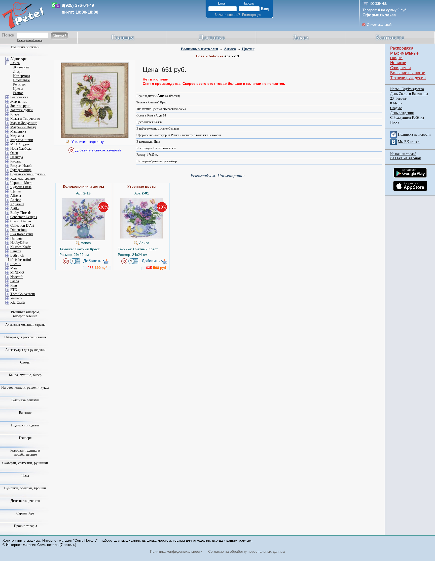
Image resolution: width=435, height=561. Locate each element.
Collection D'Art (22, 225)
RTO (13, 290)
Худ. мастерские (22, 178)
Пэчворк (25, 438)
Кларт (14, 114)
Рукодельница (20, 170)
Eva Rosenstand (21, 234)
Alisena (15, 195)
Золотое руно (20, 106)
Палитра (16, 157)
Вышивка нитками (199, 49)
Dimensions (18, 230)
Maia (13, 268)
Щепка (15, 191)
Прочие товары (25, 526)
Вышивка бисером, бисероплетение (25, 314)
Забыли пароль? (227, 15)
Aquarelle (17, 204)
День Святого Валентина (409, 94)
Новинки (398, 63)
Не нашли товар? (403, 154)
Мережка (17, 136)
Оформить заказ (379, 15)
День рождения (402, 113)
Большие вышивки (407, 73)
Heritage (16, 238)
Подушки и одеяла (25, 425)
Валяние (25, 413)
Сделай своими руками (28, 174)
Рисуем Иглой (21, 166)
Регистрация (251, 15)
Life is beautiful (19, 260)
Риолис (15, 161)
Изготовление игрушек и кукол (25, 387)
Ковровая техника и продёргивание (25, 452)
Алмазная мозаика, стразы (25, 325)
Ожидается (400, 68)
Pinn (13, 285)
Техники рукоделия (408, 78)
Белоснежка (19, 97)
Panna (14, 281)
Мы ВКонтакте (409, 142)
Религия (19, 84)
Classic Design (20, 221)
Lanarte (15, 251)
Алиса (230, 49)
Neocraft (16, 277)
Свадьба (396, 108)
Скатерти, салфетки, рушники (25, 463)
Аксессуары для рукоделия (25, 350)
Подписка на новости (414, 134)
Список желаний (379, 24)
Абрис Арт (18, 59)
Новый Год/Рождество (407, 89)
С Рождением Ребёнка (407, 117)
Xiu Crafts (17, 302)
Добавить (92, 261)
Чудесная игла (20, 187)
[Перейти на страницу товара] (83, 200)
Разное (18, 93)
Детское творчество (25, 501)
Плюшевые (21, 80)
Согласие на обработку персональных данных (246, 551)
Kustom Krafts (20, 247)
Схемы (25, 362)
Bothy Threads (20, 213)
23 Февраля (398, 98)
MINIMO (17, 272)
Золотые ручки (21, 110)
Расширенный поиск (29, 40)
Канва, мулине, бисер (25, 375)
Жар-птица (18, 101)
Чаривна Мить (21, 183)
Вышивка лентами (25, 400)
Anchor (15, 200)
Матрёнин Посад (23, 127)
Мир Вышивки (21, 140)
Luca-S (15, 264)
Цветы (248, 49)
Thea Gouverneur (22, 294)
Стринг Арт (25, 513)
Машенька (18, 131)
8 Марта (396, 103)
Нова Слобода (20, 148)
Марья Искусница (23, 123)
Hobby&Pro (19, 243)
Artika (14, 208)
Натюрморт (21, 76)
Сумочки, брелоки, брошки (25, 488)
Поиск (8, 34)
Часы (25, 475)
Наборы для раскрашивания (25, 337)
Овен (14, 153)
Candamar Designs (23, 217)
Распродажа (401, 48)
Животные (21, 67)
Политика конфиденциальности (176, 551)
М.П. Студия (19, 144)
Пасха (394, 122)
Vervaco (16, 298)
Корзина (378, 3)
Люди (17, 71)
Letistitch (17, 255)
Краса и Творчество (25, 119)
